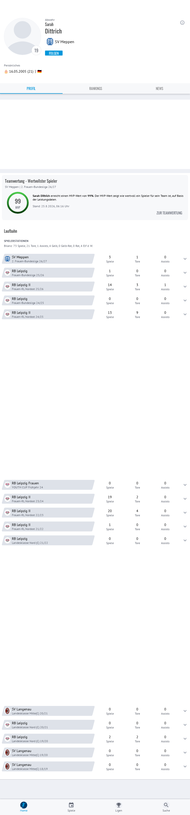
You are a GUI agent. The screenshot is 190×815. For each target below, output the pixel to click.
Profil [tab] (31, 88)
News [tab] (159, 88)
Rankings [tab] (95, 88)
